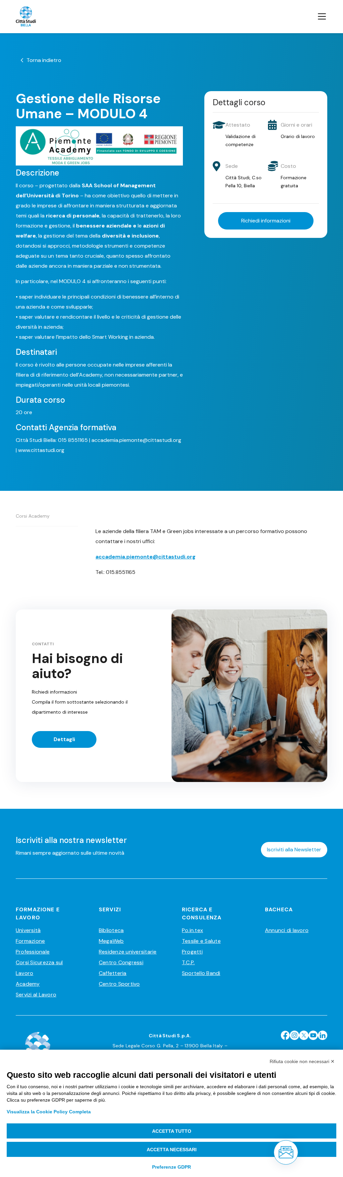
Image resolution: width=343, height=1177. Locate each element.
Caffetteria (113, 973)
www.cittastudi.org (41, 450)
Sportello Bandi (201, 973)
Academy (28, 983)
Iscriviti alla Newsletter (294, 849)
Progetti (192, 951)
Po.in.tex (192, 930)
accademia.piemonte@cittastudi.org (145, 556)
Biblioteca (111, 930)
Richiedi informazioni (265, 220)
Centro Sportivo (119, 983)
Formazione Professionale (33, 946)
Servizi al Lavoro (36, 994)
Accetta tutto (171, 1131)
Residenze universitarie (128, 951)
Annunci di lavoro (286, 930)
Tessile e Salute (201, 940)
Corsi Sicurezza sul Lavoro (39, 968)
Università (28, 930)
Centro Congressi (121, 962)
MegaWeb (111, 940)
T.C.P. (188, 962)
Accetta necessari (172, 1149)
